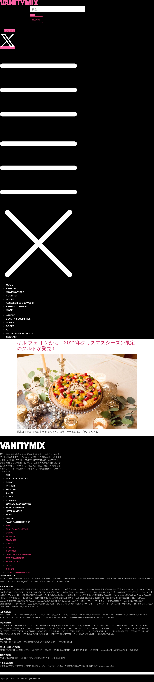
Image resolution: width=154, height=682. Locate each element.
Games (9, 493)
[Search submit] (32, 15)
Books (9, 482)
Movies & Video (14, 511)
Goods (10, 497)
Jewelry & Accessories (18, 504)
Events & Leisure (15, 507)
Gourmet (11, 500)
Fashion (10, 486)
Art (8, 475)
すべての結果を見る (43, 26)
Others (10, 518)
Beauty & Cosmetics (17, 478)
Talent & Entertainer (18, 522)
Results (36, 19)
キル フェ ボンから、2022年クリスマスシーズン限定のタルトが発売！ (76, 345)
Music (9, 515)
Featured (11, 489)
